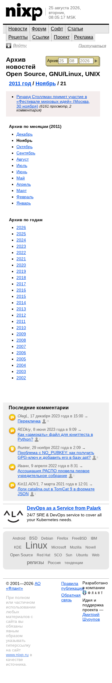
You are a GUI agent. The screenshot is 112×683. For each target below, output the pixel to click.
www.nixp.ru (17, 654)
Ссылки (40, 37)
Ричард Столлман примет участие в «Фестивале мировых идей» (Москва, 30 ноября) (53, 101)
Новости (17, 28)
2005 (21, 359)
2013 (21, 308)
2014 (21, 302)
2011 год (20, 83)
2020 (21, 265)
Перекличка (29, 421)
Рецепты (18, 37)
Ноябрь (46, 83)
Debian (47, 538)
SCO (58, 555)
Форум (39, 28)
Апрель (23, 184)
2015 (21, 296)
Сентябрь (25, 153)
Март (21, 190)
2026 (21, 227)
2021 (21, 258)
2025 (21, 233)
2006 (21, 352)
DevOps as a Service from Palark (64, 508)
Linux (36, 545)
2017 (21, 283)
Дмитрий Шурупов (91, 617)
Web (95, 555)
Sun (69, 555)
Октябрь (24, 146)
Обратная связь (71, 597)
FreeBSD (79, 538)
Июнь (21, 171)
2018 (21, 277)
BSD (33, 538)
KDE (18, 547)
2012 (21, 315)
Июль (21, 165)
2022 (21, 252)
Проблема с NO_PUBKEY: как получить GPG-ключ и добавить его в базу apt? (56, 455)
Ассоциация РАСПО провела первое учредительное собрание (54, 473)
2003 (21, 371)
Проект (62, 37)
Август (22, 159)
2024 (21, 240)
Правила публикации (72, 586)
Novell (90, 547)
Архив (52, 60)
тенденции (74, 563)
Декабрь (24, 134)
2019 (21, 271)
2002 (21, 377)
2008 (21, 340)
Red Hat (43, 555)
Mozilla (76, 547)
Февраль (24, 196)
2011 (21, 321)
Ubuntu (82, 555)
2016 (21, 290)
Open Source (21, 555)
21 (48, 421)
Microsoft (58, 547)
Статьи (75, 28)
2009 (21, 334)
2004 (21, 365)
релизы (35, 562)
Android (19, 538)
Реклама (83, 37)
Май (20, 178)
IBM (94, 538)
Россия (54, 562)
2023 (21, 246)
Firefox (62, 538)
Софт (57, 28)
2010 (21, 327)
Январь (23, 203)
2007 (21, 346)
